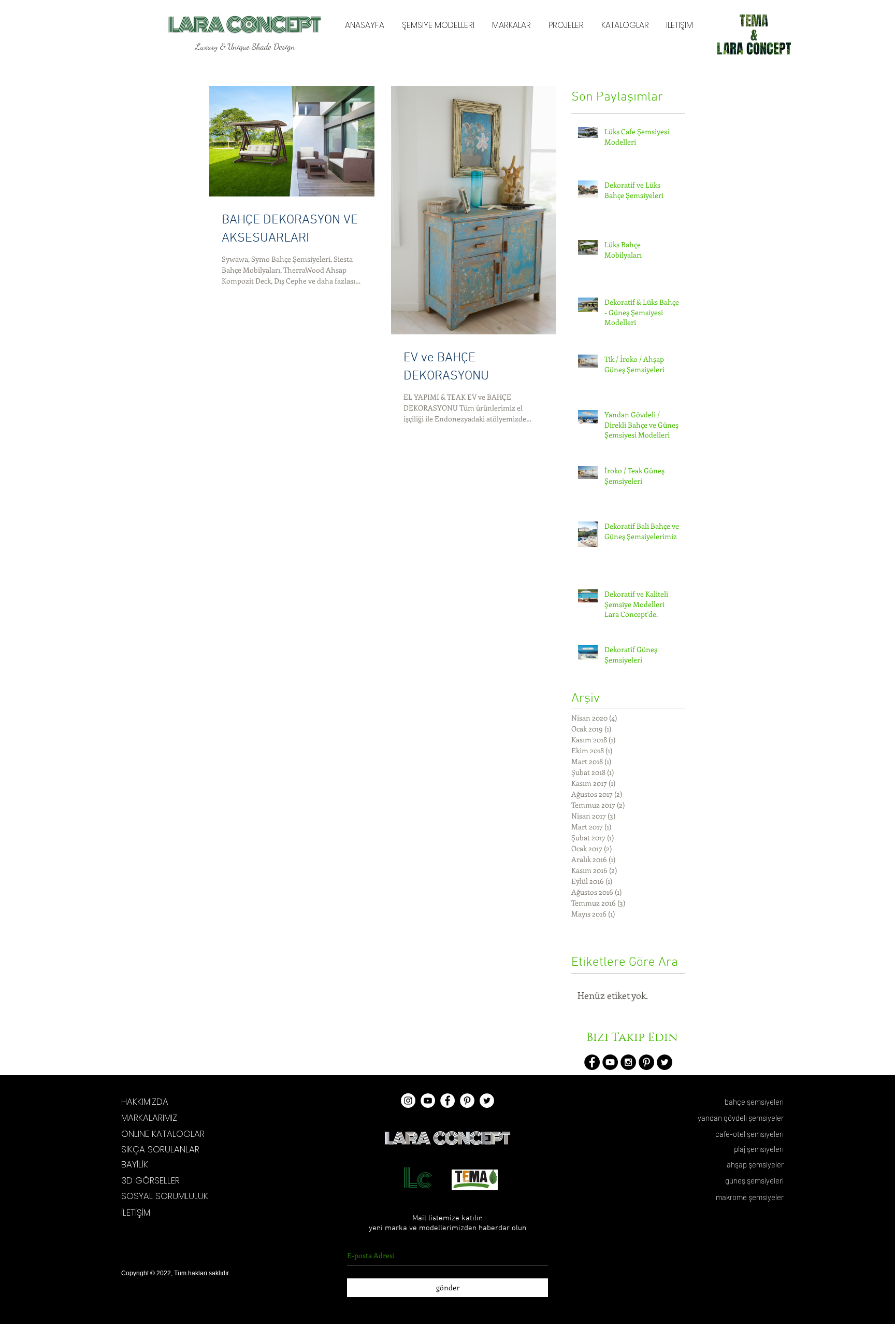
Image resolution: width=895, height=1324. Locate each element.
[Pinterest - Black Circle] (646, 1062)
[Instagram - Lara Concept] (408, 1100)
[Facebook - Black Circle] (592, 1062)
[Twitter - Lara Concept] (487, 1100)
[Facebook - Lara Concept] (447, 1100)
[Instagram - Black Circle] (628, 1062)
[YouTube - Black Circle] (610, 1062)
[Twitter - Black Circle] (664, 1062)
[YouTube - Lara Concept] (428, 1100)
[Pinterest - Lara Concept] (467, 1100)
